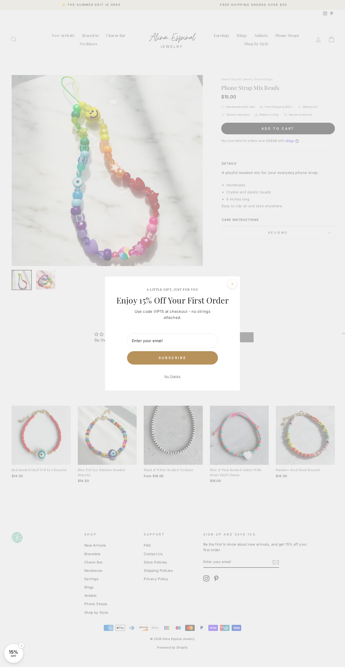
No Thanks (172, 376)
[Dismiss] (21, 645)
